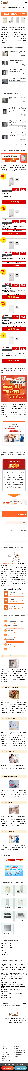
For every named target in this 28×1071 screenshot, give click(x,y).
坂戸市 (23, 974)
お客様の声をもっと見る (21, 144)
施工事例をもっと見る (21, 87)
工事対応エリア (17, 1004)
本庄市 (2, 987)
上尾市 (5, 964)
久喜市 (19, 969)
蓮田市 (5, 984)
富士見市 (17, 986)
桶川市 (7, 965)
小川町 (2, 965)
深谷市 (12, 986)
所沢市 (21, 978)
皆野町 (18, 989)
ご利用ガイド (4, 1048)
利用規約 (16, 1056)
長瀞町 (5, 982)
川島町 (7, 969)
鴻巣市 (2, 971)
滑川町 (10, 982)
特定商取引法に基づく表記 (19, 1050)
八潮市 (5, 993)
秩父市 (5, 978)
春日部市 (6, 967)
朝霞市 (10, 964)
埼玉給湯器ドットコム (6, 1004)
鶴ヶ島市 (11, 978)
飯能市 (18, 984)
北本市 (11, 969)
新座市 (14, 982)
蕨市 (10, 998)
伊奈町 (14, 964)
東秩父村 (23, 984)
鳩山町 (10, 984)
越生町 (11, 965)
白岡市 (14, 976)
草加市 (22, 976)
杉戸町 (18, 976)
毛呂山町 (6, 991)
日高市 (8, 986)
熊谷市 (23, 969)
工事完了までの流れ (6, 1054)
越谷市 (7, 971)
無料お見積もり (8, 1068)
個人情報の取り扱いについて (20, 1052)
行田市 (15, 969)
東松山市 (3, 986)
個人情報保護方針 (18, 1054)
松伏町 (5, 989)
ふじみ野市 (22, 986)
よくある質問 (4, 1050)
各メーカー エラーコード (7, 1060)
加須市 (11, 967)
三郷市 (10, 989)
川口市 (23, 967)
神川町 (15, 967)
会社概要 (16, 1048)
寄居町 (22, 993)
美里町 (14, 989)
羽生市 (14, 984)
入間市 (18, 964)
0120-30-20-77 (21, 1068)
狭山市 (5, 976)
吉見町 (18, 993)
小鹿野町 (23, 964)
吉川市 (14, 993)
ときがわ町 (16, 978)
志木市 (10, 976)
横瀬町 (10, 993)
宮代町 (22, 989)
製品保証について (5, 1056)
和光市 (5, 998)
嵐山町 (5, 995)
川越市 (2, 969)
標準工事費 (4, 1058)
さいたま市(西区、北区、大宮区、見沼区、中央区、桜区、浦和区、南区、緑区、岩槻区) (14, 973)
